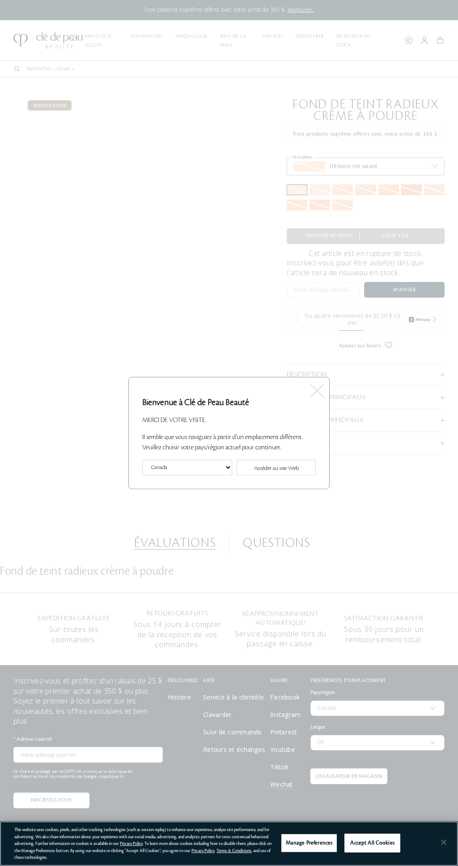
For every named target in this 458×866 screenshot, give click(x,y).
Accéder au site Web (276, 468)
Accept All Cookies (372, 843)
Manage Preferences (309, 843)
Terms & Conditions (233, 851)
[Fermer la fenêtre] (316, 388)
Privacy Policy (131, 843)
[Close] (444, 842)
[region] (229, 843)
